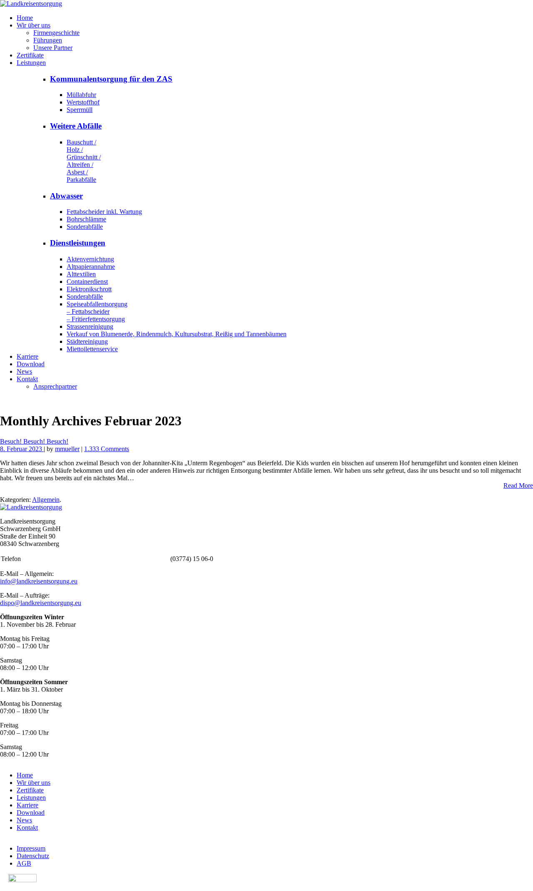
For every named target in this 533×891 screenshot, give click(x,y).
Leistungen (31, 62)
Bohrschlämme (86, 219)
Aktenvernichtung (90, 259)
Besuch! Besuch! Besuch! (34, 441)
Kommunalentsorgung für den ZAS (111, 78)
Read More (518, 485)
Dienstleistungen (77, 242)
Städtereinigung (87, 341)
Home (25, 17)
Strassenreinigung (90, 326)
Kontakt (27, 378)
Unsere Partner (52, 47)
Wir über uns (33, 25)
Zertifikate (30, 55)
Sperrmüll (79, 109)
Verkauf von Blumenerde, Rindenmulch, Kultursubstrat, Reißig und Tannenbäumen (176, 334)
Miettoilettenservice (92, 348)
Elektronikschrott (89, 289)
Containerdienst (87, 281)
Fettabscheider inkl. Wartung (104, 211)
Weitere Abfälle (76, 126)
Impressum (31, 848)
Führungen (47, 40)
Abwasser (66, 195)
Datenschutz (33, 855)
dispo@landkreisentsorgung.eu (40, 602)
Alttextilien (81, 274)
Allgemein (46, 499)
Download (31, 363)
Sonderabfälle (85, 226)
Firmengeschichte (56, 32)
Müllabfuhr (81, 94)
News (24, 371)
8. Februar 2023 (22, 448)
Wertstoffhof (83, 102)
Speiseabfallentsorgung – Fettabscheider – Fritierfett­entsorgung (97, 311)
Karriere (27, 356)
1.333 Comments (106, 448)
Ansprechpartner (55, 386)
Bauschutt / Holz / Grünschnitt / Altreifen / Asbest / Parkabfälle (84, 161)
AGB (24, 863)
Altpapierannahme (91, 266)
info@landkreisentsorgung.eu (38, 581)
